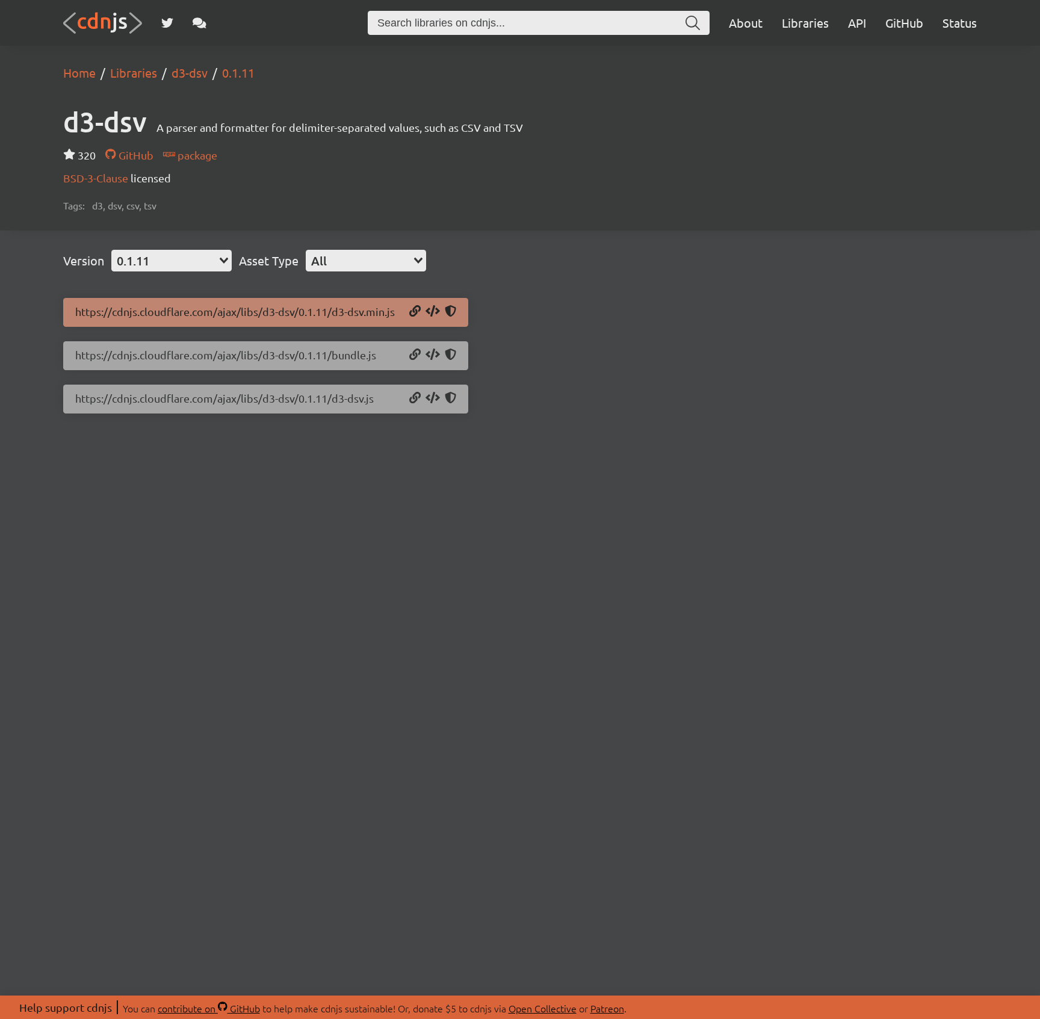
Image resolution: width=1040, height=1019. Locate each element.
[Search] (693, 23)
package (196, 155)
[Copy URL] (415, 311)
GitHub (904, 22)
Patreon (607, 1008)
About (746, 22)
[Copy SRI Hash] (450, 311)
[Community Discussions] (199, 23)
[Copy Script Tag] (433, 311)
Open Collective (543, 1008)
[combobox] (171, 260)
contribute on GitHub (209, 1008)
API (857, 22)
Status (959, 22)
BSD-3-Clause (97, 178)
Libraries (805, 22)
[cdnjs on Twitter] (167, 23)
